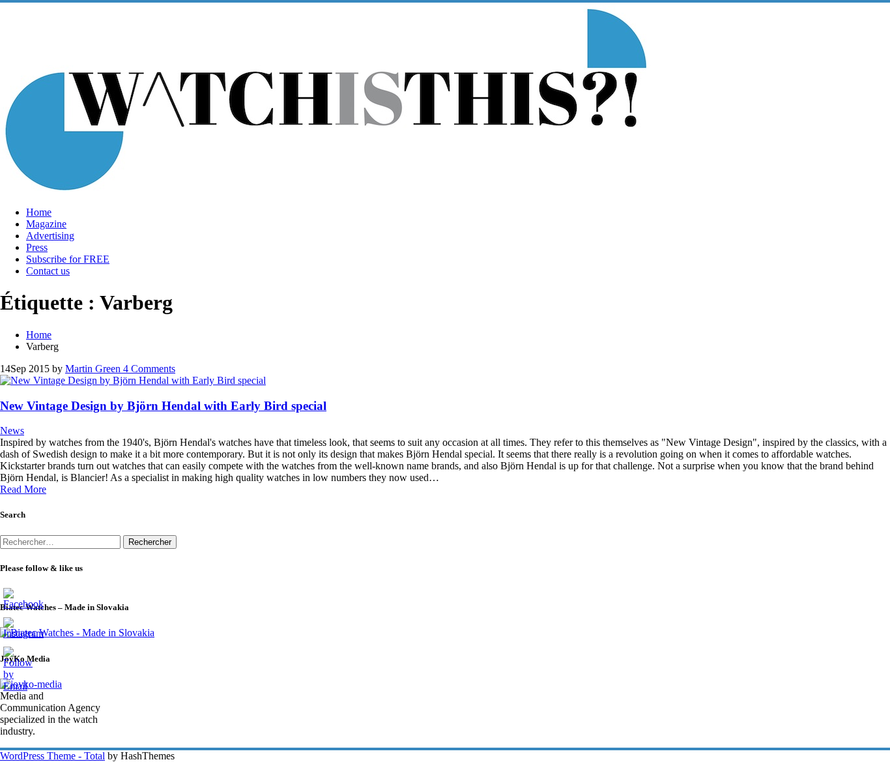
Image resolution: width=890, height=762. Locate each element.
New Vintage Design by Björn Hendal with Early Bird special (163, 406)
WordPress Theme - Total (52, 755)
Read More (23, 489)
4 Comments (148, 368)
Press (37, 247)
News (12, 430)
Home (38, 212)
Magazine (46, 223)
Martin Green (93, 368)
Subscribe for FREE (67, 259)
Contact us (48, 270)
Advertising (50, 235)
